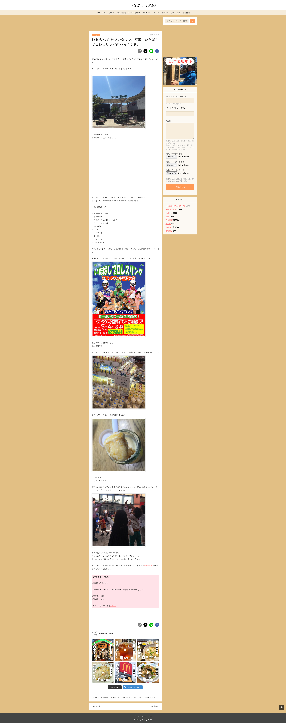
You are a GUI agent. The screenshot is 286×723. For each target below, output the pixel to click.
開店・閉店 (121, 13)
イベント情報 (96, 35)
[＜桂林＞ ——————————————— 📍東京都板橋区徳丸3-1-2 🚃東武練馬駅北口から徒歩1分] (148, 672)
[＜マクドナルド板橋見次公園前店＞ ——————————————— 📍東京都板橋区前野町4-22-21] (125, 672)
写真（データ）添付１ (175, 154)
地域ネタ (169, 213)
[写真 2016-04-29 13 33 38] (118, 382)
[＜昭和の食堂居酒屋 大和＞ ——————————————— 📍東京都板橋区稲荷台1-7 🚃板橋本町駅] (148, 650)
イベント (155, 13)
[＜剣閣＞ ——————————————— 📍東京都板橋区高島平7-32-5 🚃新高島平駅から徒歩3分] (103, 650)
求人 (173, 13)
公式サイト (148, 565)
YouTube (146, 13)
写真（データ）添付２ (175, 162)
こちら (113, 606)
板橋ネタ (165, 13)
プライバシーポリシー (143, 716)
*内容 (168, 121)
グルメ (112, 13)
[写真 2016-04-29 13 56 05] (118, 444)
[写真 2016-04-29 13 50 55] (118, 101)
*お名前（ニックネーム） (176, 96)
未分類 (168, 224)
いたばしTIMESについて (175, 206)
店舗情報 (169, 220)
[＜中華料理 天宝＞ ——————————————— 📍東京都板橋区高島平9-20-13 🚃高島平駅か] (103, 672)
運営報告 (169, 231)
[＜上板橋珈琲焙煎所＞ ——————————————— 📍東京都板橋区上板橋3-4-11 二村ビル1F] (125, 650)
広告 (178, 13)
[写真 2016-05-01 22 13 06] (118, 520)
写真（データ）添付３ (175, 170)
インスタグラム (134, 13)
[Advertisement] (125, 22)
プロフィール (101, 13)
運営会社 (186, 13)
